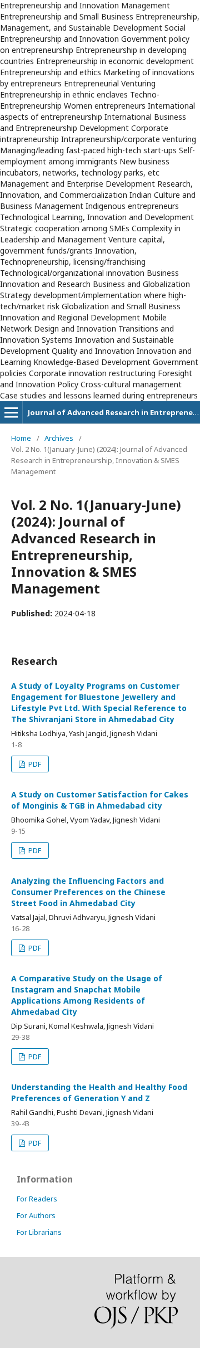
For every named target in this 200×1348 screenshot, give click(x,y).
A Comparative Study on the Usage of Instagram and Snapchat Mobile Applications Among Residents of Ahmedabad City (86, 995)
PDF (34, 764)
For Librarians (39, 1232)
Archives (58, 438)
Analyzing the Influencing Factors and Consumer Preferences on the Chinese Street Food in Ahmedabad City (88, 891)
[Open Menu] (11, 412)
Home (21, 438)
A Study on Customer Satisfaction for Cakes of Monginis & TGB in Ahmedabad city (99, 800)
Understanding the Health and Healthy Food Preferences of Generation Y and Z (99, 1092)
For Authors (36, 1215)
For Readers (37, 1199)
